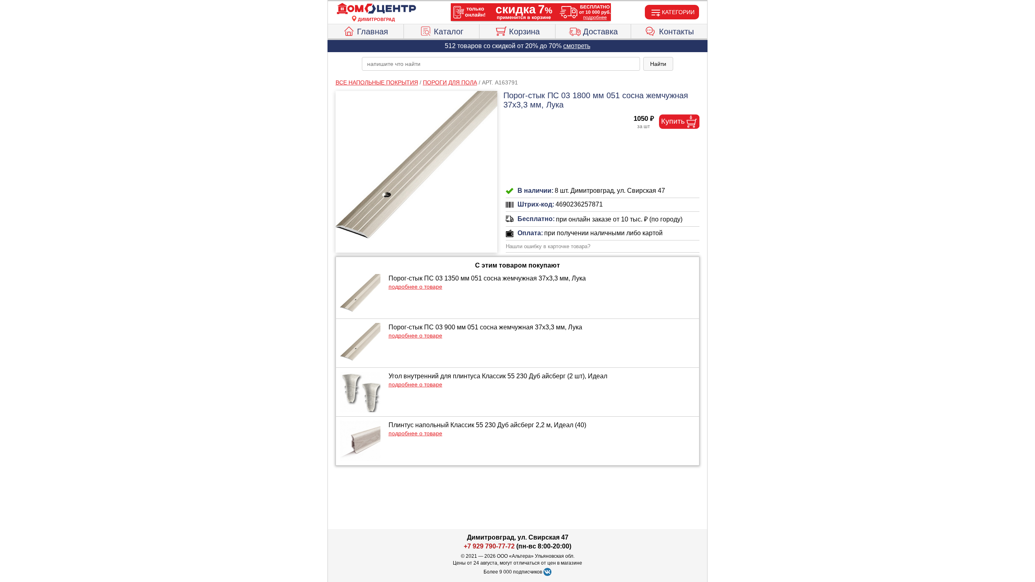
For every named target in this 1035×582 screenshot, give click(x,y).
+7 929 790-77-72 (489, 546)
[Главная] (376, 8)
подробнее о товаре (415, 286)
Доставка (600, 31)
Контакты (676, 31)
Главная (372, 31)
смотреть (576, 45)
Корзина (524, 31)
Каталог (448, 31)
